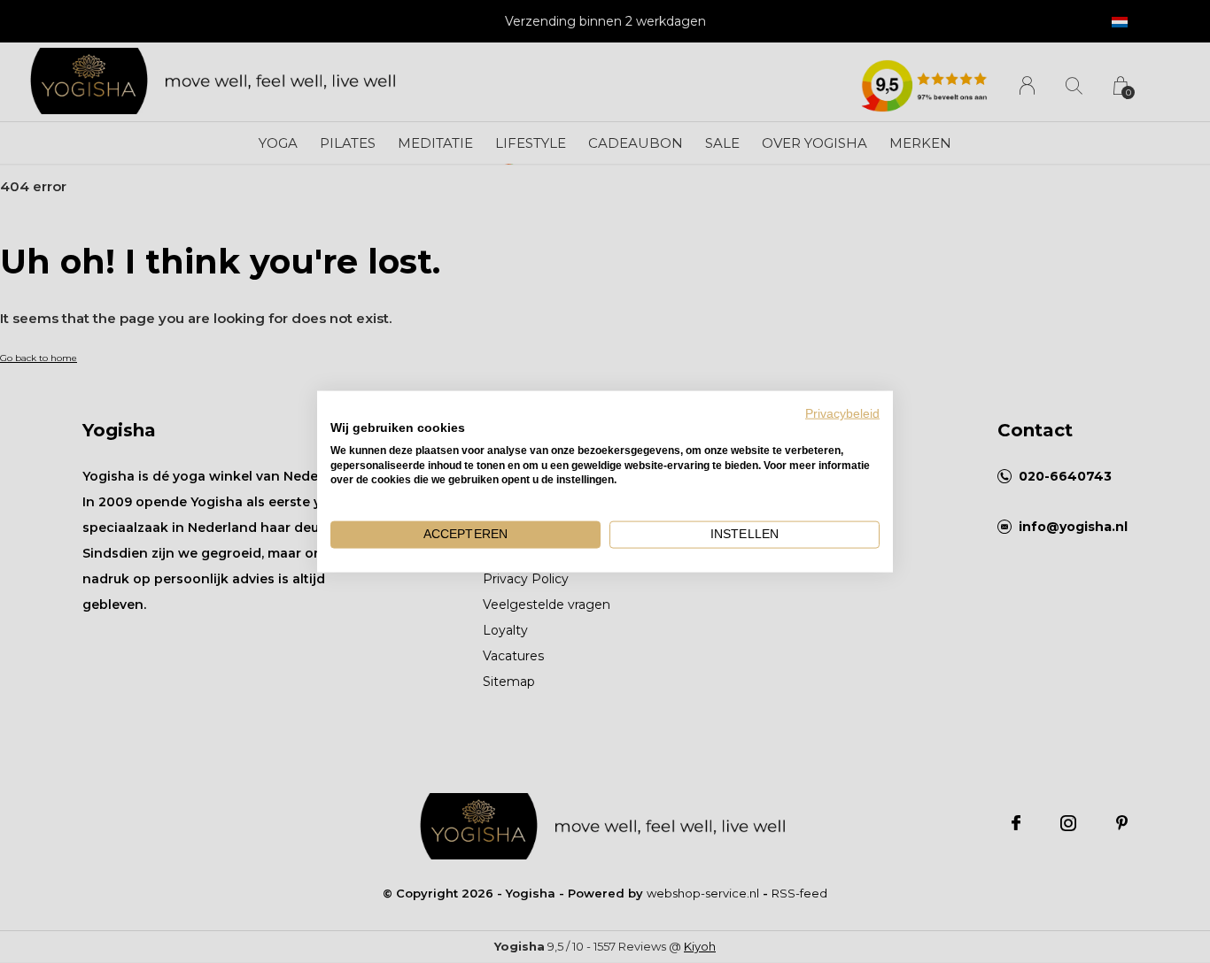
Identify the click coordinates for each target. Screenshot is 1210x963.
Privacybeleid (842, 413)
